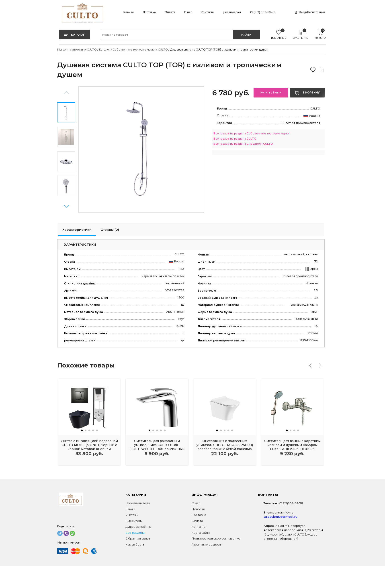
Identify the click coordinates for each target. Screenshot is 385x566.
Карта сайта (201, 532)
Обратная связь (137, 538)
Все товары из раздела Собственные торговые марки (251, 133)
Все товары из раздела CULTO (234, 138)
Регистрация (316, 12)
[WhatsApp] (72, 533)
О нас (188, 12)
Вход (302, 12)
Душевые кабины (138, 526)
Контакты (207, 12)
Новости (198, 509)
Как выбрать (134, 544)
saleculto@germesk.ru (280, 516)
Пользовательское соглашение (216, 538)
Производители (137, 503)
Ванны (130, 509)
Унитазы (131, 515)
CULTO (315, 108)
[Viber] (66, 533)
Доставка (149, 12)
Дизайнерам (232, 12)
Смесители (134, 521)
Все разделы (135, 532)
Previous (66, 92)
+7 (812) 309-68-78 (262, 12)
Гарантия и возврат (206, 544)
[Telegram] (60, 533)
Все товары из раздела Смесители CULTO (243, 143)
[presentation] (310, 365)
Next (66, 206)
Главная (128, 12)
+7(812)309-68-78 (291, 503)
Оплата (170, 12)
